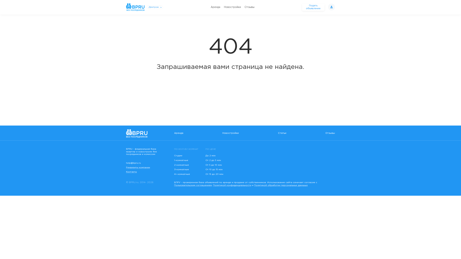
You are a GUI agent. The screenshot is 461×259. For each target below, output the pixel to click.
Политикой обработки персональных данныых (281, 185)
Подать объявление (313, 7)
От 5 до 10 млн (213, 165)
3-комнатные (181, 170)
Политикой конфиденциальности (232, 185)
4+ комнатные (182, 174)
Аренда (215, 7)
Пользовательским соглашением (193, 185)
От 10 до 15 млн (214, 170)
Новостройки (232, 7)
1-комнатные (181, 160)
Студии (178, 156)
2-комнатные (181, 165)
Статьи (282, 133)
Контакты (131, 172)
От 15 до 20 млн (214, 174)
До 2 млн (210, 156)
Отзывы (249, 7)
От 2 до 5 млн (213, 160)
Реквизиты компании (138, 168)
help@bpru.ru (133, 163)
